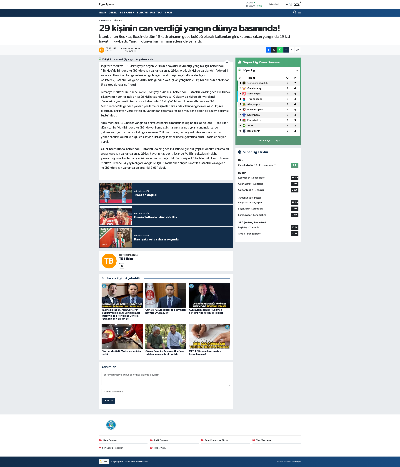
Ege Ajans (106, 4)
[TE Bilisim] (109, 261)
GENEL (113, 12)
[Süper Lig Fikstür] (296, 152)
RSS (105, 461)
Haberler (104, 21)
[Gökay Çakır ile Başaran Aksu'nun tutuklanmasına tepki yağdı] (165, 336)
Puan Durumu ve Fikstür (216, 440)
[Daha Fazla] (286, 50)
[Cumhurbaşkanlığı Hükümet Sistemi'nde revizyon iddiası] (209, 295)
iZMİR (102, 12)
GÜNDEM (117, 21)
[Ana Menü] (299, 12)
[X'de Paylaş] (274, 50)
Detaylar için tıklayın (268, 140)
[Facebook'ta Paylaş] (268, 50)
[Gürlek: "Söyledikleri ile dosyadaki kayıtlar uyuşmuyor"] (165, 295)
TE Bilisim (126, 258)
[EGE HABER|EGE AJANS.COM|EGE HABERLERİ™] (110, 425)
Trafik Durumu (161, 440)
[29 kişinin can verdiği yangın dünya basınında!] (166, 60)
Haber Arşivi (160, 448)
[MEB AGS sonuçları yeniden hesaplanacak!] (209, 336)
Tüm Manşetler (264, 440)
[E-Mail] (121, 265)
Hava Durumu (110, 440)
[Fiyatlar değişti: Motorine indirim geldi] (122, 336)
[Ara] (295, 12)
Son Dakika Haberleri (112, 448)
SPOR (168, 12)
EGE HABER (127, 12)
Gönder (108, 400)
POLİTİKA (156, 12)
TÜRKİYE (142, 12)
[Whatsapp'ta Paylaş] (280, 50)
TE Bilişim (296, 461)
